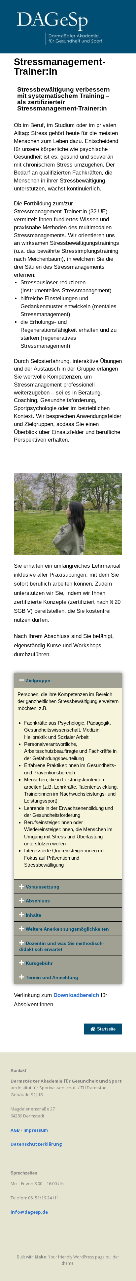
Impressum (35, 1130)
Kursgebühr (39, 963)
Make (40, 1257)
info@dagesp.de (29, 1212)
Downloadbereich (76, 995)
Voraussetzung (42, 887)
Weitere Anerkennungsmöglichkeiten (67, 929)
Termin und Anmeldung (52, 977)
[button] (68, 680)
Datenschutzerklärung (36, 1144)
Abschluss (38, 900)
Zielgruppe (38, 680)
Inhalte (33, 915)
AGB (15, 1130)
